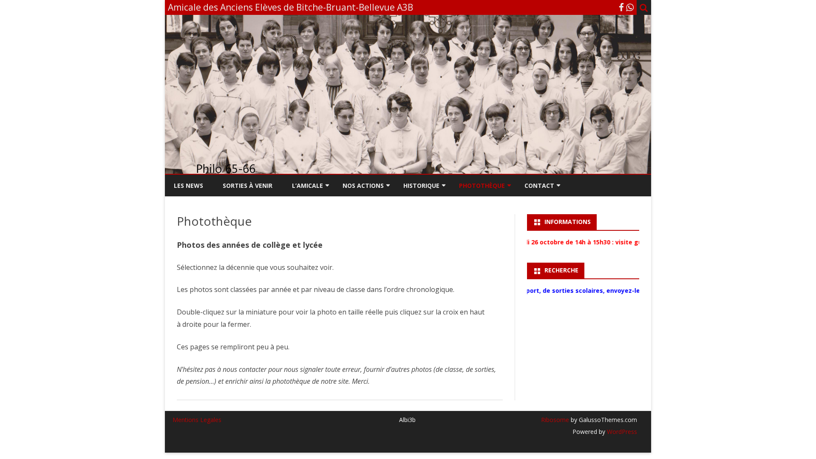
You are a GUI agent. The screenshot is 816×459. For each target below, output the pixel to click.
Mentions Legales (197, 420)
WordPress (621, 432)
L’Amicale (307, 185)
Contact (539, 185)
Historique (421, 185)
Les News (188, 185)
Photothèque (482, 185)
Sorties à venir (247, 185)
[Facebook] (621, 7)
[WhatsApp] (630, 7)
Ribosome (555, 420)
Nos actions (363, 185)
